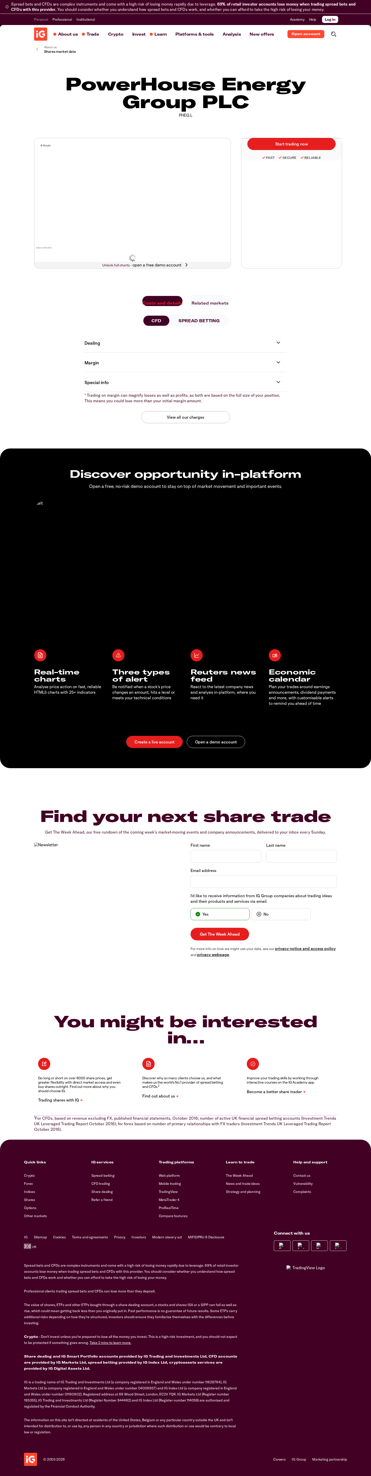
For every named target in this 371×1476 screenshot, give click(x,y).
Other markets (35, 1216)
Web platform (169, 1175)
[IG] (40, 34)
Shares (29, 1199)
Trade (93, 34)
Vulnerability (302, 1183)
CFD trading (100, 1183)
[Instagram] (301, 1245)
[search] (333, 34)
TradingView (168, 1191)
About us (68, 34)
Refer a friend (102, 1199)
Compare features (173, 1216)
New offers (262, 34)
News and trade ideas (242, 1183)
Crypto (115, 34)
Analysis (232, 34)
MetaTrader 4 (169, 1199)
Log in (330, 19)
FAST (270, 158)
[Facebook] (282, 1245)
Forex (28, 1183)
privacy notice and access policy (305, 948)
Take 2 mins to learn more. (110, 1342)
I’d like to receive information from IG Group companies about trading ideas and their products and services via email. (261, 898)
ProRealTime (169, 1208)
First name (200, 845)
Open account (306, 34)
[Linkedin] (338, 1245)
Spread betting (103, 1175)
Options (30, 1208)
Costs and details (162, 303)
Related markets (210, 303)
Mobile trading (170, 1183)
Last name (275, 845)
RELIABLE (312, 158)
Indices (29, 1191)
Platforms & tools (194, 34)
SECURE (289, 158)
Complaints (302, 1191)
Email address (203, 870)
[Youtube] (319, 1245)
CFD (156, 320)
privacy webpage (213, 954)
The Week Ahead (239, 1175)
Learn (160, 34)
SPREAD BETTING (199, 320)
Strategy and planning (243, 1191)
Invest (139, 34)
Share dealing (102, 1191)
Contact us (301, 1175)
